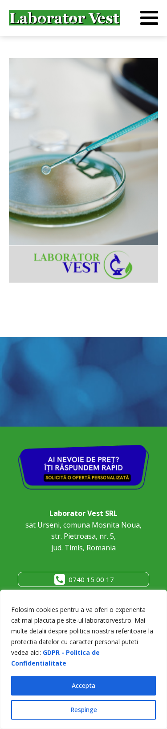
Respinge (83, 709)
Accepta (83, 685)
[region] (83, 659)
